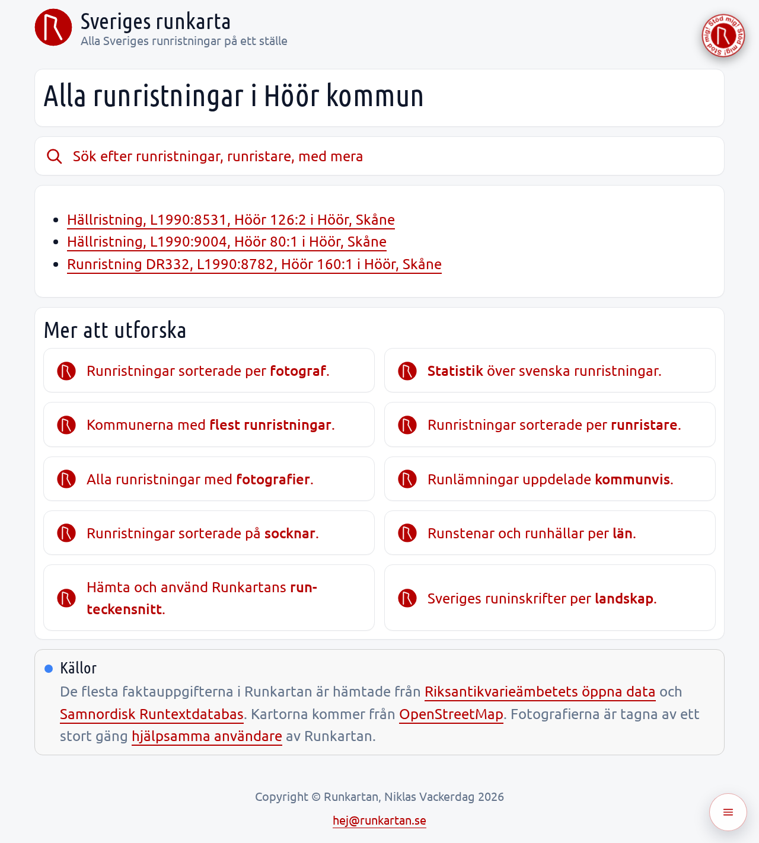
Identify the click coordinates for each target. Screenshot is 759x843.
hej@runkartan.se (379, 819)
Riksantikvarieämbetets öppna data (540, 691)
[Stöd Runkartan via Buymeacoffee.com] (723, 35)
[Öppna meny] (728, 812)
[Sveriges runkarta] (53, 27)
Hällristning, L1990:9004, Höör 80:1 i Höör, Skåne (227, 241)
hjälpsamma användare (207, 735)
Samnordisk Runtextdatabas (152, 713)
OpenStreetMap (451, 713)
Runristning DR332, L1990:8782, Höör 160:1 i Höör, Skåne (254, 263)
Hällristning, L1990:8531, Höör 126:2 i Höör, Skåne (231, 219)
